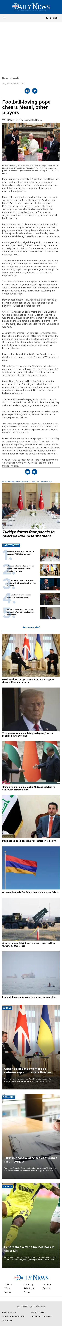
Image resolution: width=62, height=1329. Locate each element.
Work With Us (38, 1313)
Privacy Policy (9, 1313)
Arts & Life (29, 1288)
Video (8, 1292)
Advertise (7, 1320)
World (16, 78)
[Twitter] (34, 91)
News (5, 78)
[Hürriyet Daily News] (31, 7)
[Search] (47, 18)
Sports (46, 1288)
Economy (28, 1284)
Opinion (47, 1284)
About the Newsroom (13, 1317)
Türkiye (8, 1284)
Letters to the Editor (41, 1317)
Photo (27, 1292)
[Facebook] (27, 91)
